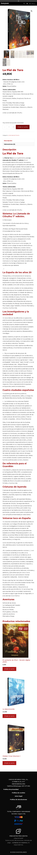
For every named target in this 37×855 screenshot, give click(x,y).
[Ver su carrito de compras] (27, 4)
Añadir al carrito (23, 127)
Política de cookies (18, 793)
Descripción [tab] (8, 140)
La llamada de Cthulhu (13, 135)
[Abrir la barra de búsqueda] (24, 4)
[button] (31, 11)
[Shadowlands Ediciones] (5, 4)
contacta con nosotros (19, 842)
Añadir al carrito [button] (9, 669)
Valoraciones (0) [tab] (9, 144)
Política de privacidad (10, 789)
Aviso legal (18, 796)
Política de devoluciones (18, 799)
